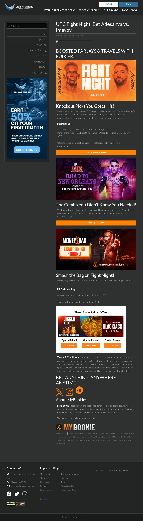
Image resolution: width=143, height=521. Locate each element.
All (45, 33)
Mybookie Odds (89, 437)
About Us (44, 478)
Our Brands (111, 10)
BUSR (43, 66)
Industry (41, 55)
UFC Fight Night (61, 443)
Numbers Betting (67, 440)
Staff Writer (73, 35)
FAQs (125, 10)
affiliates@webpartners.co (22, 486)
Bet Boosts (105, 433)
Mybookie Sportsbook (102, 437)
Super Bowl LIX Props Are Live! (123, 440)
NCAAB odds (124, 437)
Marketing (39, 72)
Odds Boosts (78, 440)
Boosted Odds (114, 433)
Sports (42, 39)
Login (108, 4)
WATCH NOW (96, 222)
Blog (134, 10)
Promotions (45, 486)
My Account (45, 474)
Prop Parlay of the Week (104, 440)
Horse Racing (37, 50)
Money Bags (80, 437)
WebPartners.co (74, 517)
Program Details (89, 10)
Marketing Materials (70, 474)
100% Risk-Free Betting (93, 433)
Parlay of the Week (89, 440)
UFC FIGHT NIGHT (96, 152)
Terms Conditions (69, 486)
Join (128, 4)
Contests (40, 61)
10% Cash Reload (79, 433)
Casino (42, 44)
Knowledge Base (68, 490)
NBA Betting (115, 437)
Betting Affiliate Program (59, 10)
